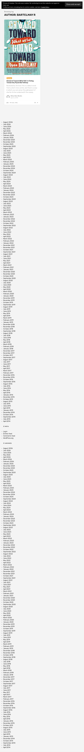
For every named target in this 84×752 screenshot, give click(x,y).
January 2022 (8, 243)
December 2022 (9, 219)
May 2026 (6, 129)
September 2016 (9, 382)
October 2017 (8, 355)
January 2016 (8, 395)
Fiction (9, 78)
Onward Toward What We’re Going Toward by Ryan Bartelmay (20, 82)
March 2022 (7, 239)
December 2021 (9, 245)
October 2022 (8, 223)
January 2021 (8, 269)
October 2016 (8, 379)
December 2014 (9, 412)
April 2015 (6, 408)
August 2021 (7, 254)
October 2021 (8, 250)
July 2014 (6, 419)
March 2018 (7, 344)
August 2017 (7, 360)
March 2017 (7, 371)
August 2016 (7, 384)
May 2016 (6, 390)
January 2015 (8, 410)
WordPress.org (8, 438)
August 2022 (8, 228)
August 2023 (8, 201)
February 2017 (8, 373)
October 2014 (8, 415)
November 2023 (9, 195)
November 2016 (9, 377)
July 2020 (7, 283)
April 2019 (6, 316)
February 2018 (8, 346)
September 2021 (9, 252)
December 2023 (9, 193)
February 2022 (8, 241)
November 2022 (9, 221)
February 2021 (8, 267)
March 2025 (7, 160)
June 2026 (7, 127)
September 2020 (9, 278)
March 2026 (7, 133)
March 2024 (7, 186)
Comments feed (9, 436)
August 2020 (8, 280)
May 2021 (6, 261)
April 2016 (6, 393)
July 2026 (7, 124)
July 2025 (7, 151)
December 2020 (9, 272)
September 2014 (9, 417)
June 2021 (7, 258)
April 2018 (6, 342)
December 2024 (9, 166)
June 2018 (7, 338)
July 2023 (7, 204)
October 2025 (8, 144)
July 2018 (6, 335)
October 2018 (8, 329)
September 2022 (9, 226)
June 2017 (7, 364)
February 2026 (8, 135)
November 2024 (9, 168)
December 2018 (9, 324)
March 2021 (7, 265)
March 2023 (7, 212)
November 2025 (9, 142)
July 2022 (7, 230)
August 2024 (8, 175)
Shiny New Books (16, 96)
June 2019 (7, 311)
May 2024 (6, 182)
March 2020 (7, 291)
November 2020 (9, 274)
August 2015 (7, 401)
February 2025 (8, 162)
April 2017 (6, 368)
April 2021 (6, 263)
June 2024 (7, 179)
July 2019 (6, 309)
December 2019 (9, 298)
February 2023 (8, 215)
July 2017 (6, 362)
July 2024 (7, 177)
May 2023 (6, 208)
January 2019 (8, 322)
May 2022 (6, 234)
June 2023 (7, 206)
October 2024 (8, 171)
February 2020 (8, 294)
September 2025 (9, 146)
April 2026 (7, 131)
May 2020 (6, 287)
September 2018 (9, 331)
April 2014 (6, 421)
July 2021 (6, 256)
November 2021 (9, 248)
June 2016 (7, 388)
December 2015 (9, 397)
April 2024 (7, 184)
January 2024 (8, 190)
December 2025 (9, 140)
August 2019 (7, 307)
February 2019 (8, 320)
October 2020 (8, 276)
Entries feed (7, 434)
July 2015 (6, 404)
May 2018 (6, 340)
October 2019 (8, 302)
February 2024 (8, 188)
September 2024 (9, 173)
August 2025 (8, 149)
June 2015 (7, 406)
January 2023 (8, 217)
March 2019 (7, 318)
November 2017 (8, 353)
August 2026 (8, 122)
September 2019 (9, 305)
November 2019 (9, 300)
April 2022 (7, 237)
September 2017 (9, 357)
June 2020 (7, 285)
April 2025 (7, 157)
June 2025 (7, 153)
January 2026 (8, 138)
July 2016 (6, 386)
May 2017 (6, 366)
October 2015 (8, 399)
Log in (5, 431)
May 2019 (6, 313)
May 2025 (6, 155)
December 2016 (9, 375)
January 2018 (8, 349)
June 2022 (7, 232)
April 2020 (7, 289)
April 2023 (7, 210)
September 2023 (9, 199)
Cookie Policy (45, 7)
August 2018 (7, 333)
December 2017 (8, 351)
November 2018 (9, 327)
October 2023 (8, 197)
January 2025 (8, 164)
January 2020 (8, 296)
